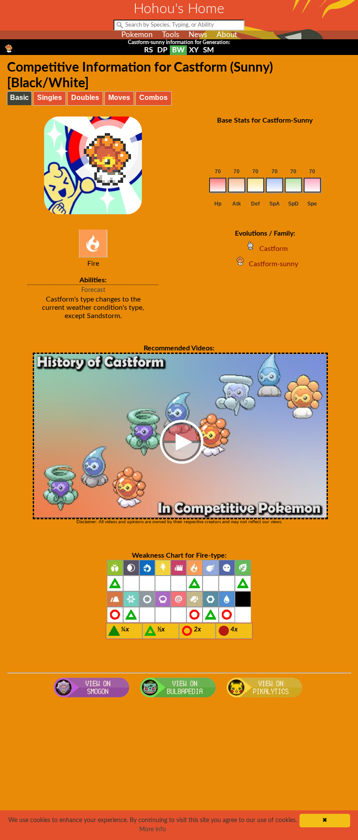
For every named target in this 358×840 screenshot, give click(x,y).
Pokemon (136, 34)
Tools (170, 34)
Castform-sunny (273, 264)
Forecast (93, 290)
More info (152, 829)
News (198, 34)
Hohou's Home (179, 9)
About (227, 34)
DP (162, 50)
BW (178, 50)
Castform (273, 248)
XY (194, 50)
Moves (119, 97)
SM (208, 50)
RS (148, 50)
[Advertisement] (179, 771)
